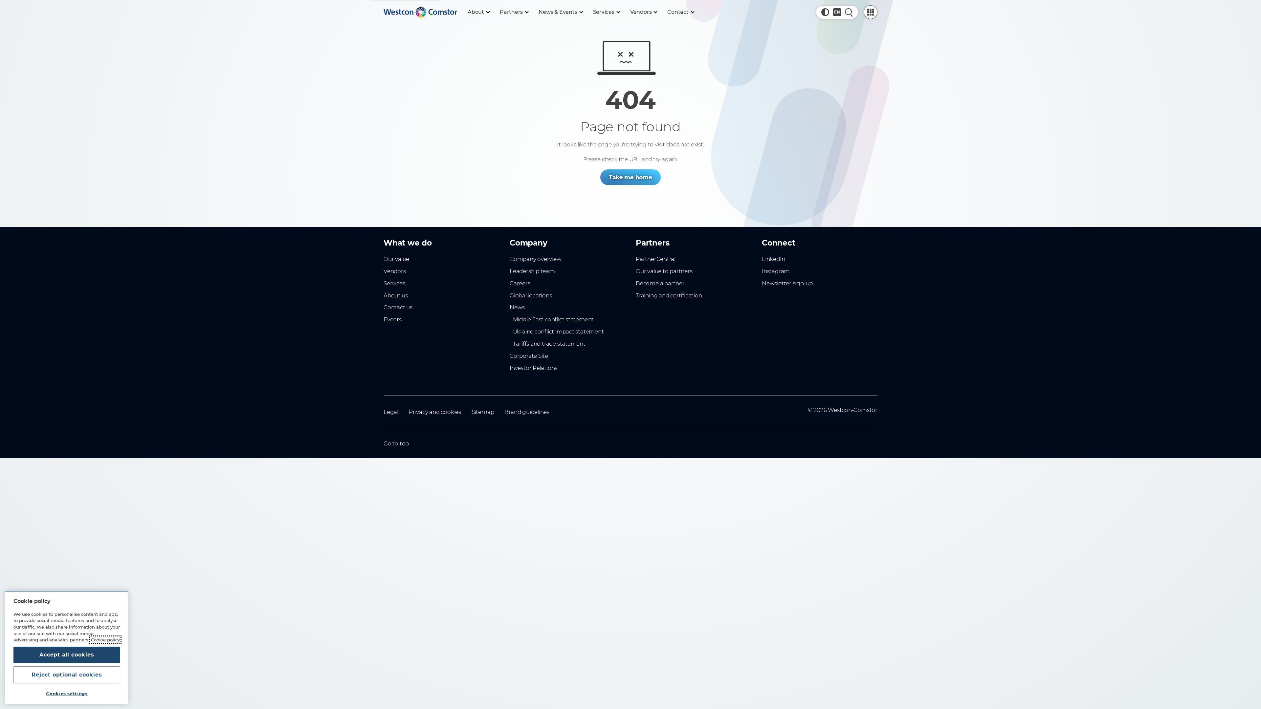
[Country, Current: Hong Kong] (837, 12)
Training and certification (669, 295)
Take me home (630, 177)
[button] (825, 12)
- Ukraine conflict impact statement (557, 331)
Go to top (396, 443)
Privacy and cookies (435, 412)
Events (393, 319)
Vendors (395, 271)
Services (394, 283)
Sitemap (483, 412)
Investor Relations (533, 368)
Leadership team (532, 271)
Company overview (536, 259)
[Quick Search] (849, 12)
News (517, 307)
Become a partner (660, 283)
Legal (391, 412)
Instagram (776, 271)
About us (396, 295)
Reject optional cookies (67, 675)
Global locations (531, 295)
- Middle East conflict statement (552, 319)
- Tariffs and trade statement (548, 343)
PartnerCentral (655, 259)
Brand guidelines (526, 412)
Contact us (398, 307)
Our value (396, 259)
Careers (520, 283)
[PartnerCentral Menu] (870, 12)
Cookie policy (105, 639)
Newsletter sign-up (787, 283)
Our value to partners (664, 271)
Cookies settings (67, 693)
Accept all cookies (66, 655)
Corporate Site (529, 356)
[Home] (420, 12)
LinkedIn (773, 259)
